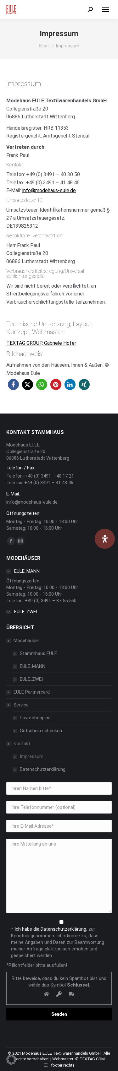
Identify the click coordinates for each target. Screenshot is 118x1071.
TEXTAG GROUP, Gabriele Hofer (41, 343)
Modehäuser (26, 640)
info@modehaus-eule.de (49, 190)
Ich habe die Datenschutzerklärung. (50, 929)
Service (21, 705)
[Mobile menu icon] (105, 9)
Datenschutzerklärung (42, 769)
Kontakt (22, 743)
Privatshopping (35, 718)
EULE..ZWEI (31, 679)
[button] (13, 384)
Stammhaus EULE (38, 653)
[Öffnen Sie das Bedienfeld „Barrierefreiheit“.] (105, 539)
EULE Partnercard (32, 692)
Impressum (31, 756)
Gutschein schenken (41, 730)
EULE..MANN (32, 666)
